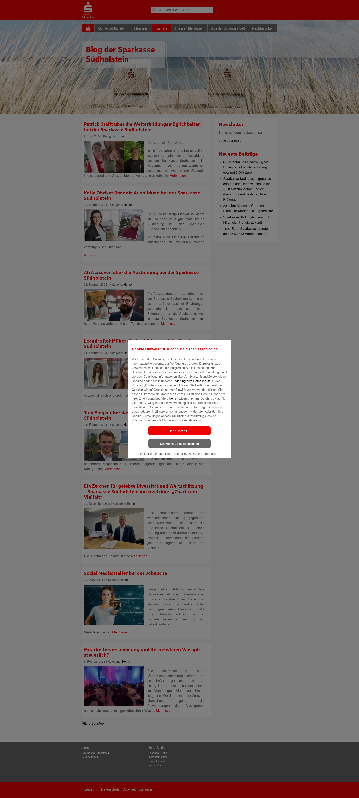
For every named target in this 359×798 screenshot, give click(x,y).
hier (171, 398)
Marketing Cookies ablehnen (179, 443)
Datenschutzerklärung (187, 454)
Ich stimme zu (179, 430)
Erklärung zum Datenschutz (191, 381)
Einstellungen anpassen (155, 454)
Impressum (211, 454)
